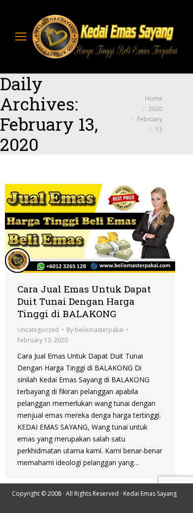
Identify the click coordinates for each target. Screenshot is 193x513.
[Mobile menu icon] (21, 36)
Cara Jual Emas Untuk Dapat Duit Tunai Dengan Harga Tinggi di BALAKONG (84, 301)
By (95, 330)
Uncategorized (38, 330)
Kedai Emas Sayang (150, 493)
